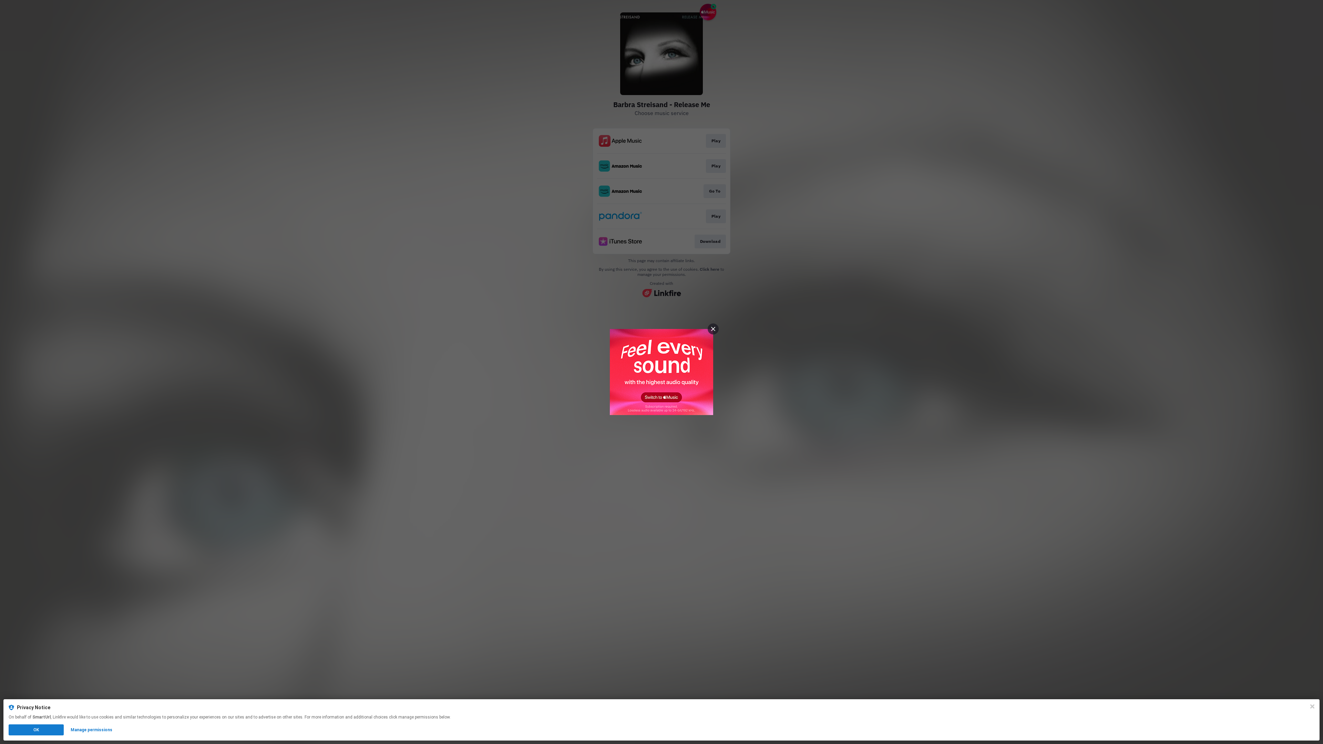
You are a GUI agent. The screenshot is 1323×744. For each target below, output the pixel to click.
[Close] (1312, 706)
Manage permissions (91, 729)
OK (36, 729)
